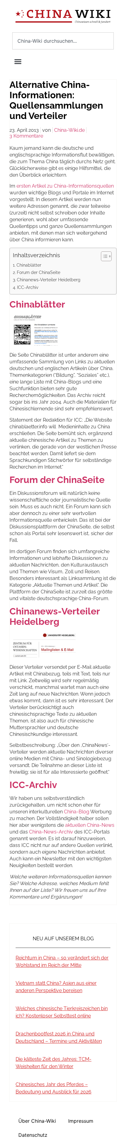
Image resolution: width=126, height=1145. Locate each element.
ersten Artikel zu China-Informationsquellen (64, 186)
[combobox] (63, 40)
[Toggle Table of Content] (103, 256)
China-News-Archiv (51, 832)
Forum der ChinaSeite (38, 272)
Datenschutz (32, 1135)
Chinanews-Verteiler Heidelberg (48, 279)
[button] (18, 61)
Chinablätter (29, 265)
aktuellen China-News (89, 825)
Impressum (80, 1121)
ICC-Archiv (27, 287)
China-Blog (76, 812)
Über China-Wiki (37, 1121)
